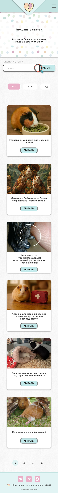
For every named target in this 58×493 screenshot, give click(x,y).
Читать (29, 150)
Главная (7, 61)
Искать (47, 68)
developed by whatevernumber (29, 489)
